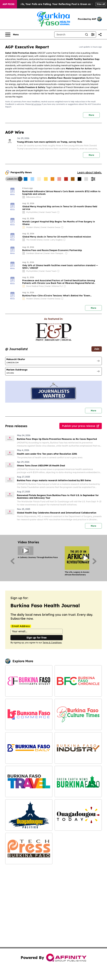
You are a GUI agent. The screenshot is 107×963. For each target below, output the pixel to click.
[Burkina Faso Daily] (28, 748)
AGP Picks (8, 4)
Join (96, 348)
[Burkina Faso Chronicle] (78, 681)
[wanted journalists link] (54, 332)
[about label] (23, 197)
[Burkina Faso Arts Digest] (28, 681)
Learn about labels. (89, 172)
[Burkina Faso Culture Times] (78, 714)
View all (101, 4)
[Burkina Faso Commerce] (28, 714)
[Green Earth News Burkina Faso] (78, 781)
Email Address (21, 626)
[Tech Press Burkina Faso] (28, 848)
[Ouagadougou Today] (78, 815)
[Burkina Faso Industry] (78, 748)
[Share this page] (100, 34)
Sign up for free (36, 637)
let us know (36, 104)
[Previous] (12, 561)
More (91, 115)
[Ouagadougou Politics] (28, 815)
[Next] (95, 561)
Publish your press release (78, 426)
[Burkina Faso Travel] (28, 781)
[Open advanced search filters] (93, 35)
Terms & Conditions (52, 642)
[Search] (86, 35)
